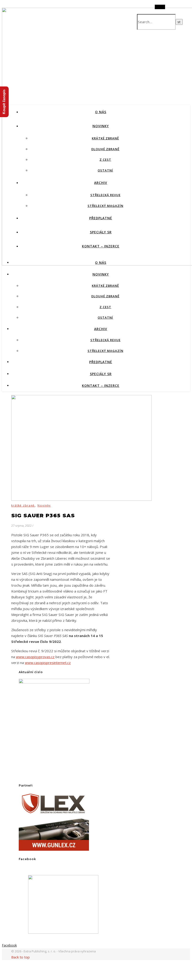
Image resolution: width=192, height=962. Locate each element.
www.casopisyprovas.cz (35, 656)
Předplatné (100, 218)
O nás (100, 112)
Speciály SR (101, 232)
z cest (105, 159)
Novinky (100, 126)
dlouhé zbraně (105, 149)
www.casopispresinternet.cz (48, 662)
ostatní (105, 170)
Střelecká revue (105, 195)
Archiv (100, 182)
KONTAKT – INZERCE (100, 246)
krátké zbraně (105, 138)
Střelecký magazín (105, 206)
